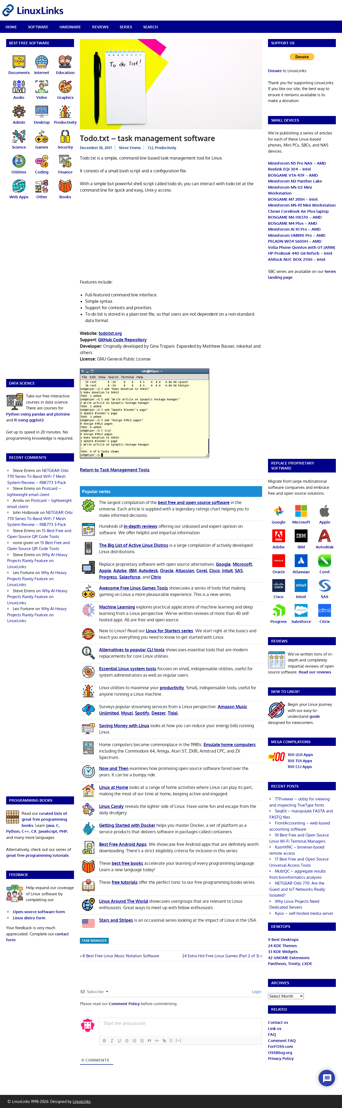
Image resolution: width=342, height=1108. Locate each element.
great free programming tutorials (37, 855)
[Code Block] (157, 1040)
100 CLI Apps (300, 766)
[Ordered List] (134, 1040)
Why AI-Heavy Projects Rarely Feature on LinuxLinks (37, 560)
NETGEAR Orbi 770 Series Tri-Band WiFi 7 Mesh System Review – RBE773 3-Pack (38, 476)
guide (314, 716)
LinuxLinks (82, 1101)
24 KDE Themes (282, 945)
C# (33, 831)
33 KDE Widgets (283, 951)
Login (256, 991)
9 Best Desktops (283, 939)
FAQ (272, 1034)
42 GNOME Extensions (288, 957)
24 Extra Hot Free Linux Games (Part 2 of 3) (220, 955)
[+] (179, 1040)
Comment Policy (124, 1003)
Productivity (165, 147)
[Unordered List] (142, 1040)
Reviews (100, 27)
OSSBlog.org (280, 1052)
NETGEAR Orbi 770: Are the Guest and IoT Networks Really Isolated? (297, 889)
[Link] (164, 1040)
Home (11, 27)
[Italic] (112, 1040)
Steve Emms (130, 147)
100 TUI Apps (300, 760)
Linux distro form (29, 917)
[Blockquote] (149, 1040)
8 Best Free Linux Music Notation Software (120, 955)
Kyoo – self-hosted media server (304, 913)
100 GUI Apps (300, 754)
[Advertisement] (171, 237)
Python (13, 831)
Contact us (278, 1022)
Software (38, 27)
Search (150, 27)
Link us (274, 1028)
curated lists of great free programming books (44, 819)
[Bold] (104, 1040)
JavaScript (47, 831)
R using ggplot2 (29, 420)
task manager (94, 941)
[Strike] (127, 1040)
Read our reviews (315, 672)
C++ (25, 831)
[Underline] (119, 1040)
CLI (150, 147)
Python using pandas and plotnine (38, 414)
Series (126, 27)
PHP (63, 831)
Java (50, 825)
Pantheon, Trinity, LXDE (290, 963)
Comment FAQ (282, 1040)
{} (171, 1040)
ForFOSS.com (280, 1046)
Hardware (70, 27)
